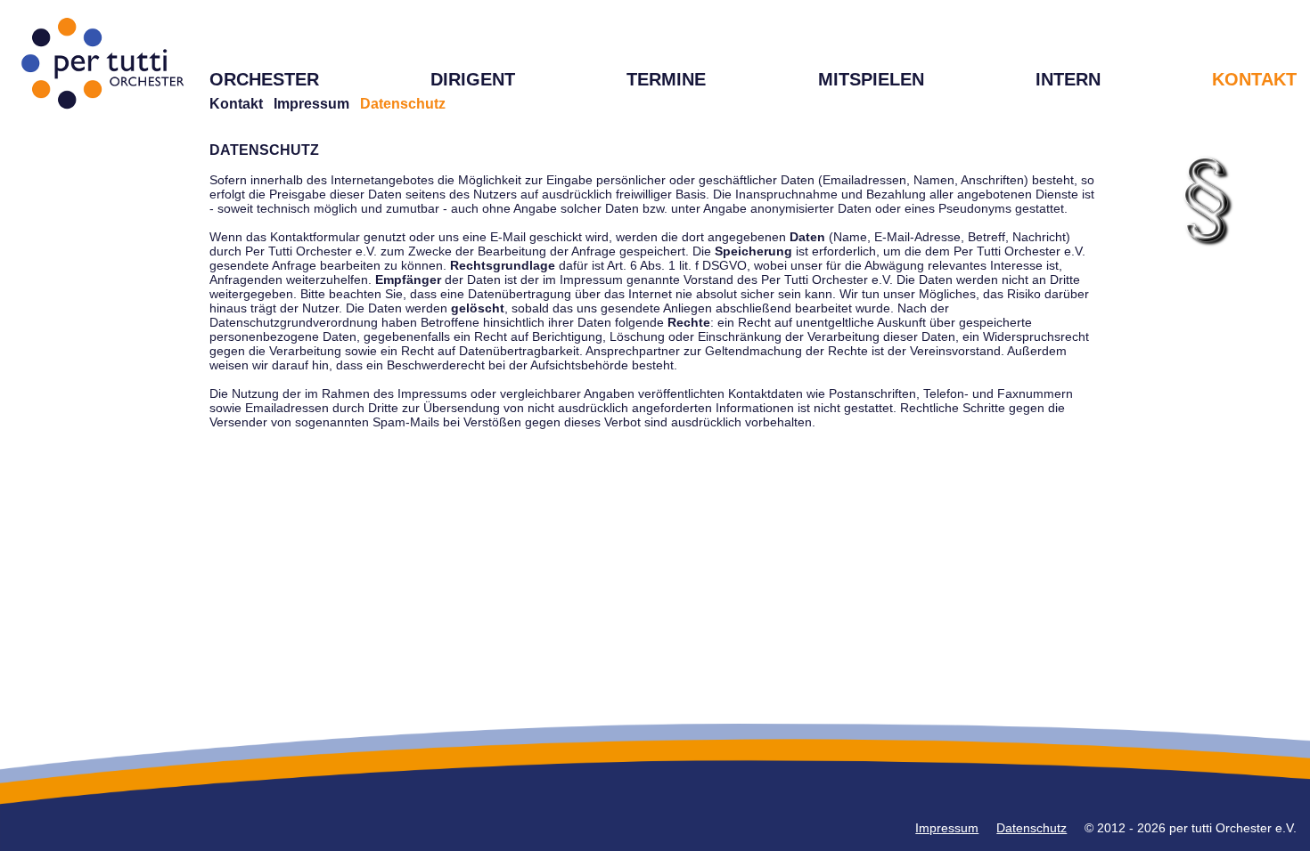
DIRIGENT (472, 79)
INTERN (1068, 79)
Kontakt (236, 103)
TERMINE (666, 79)
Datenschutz (1031, 828)
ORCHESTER (264, 79)
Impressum (311, 103)
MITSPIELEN (871, 79)
